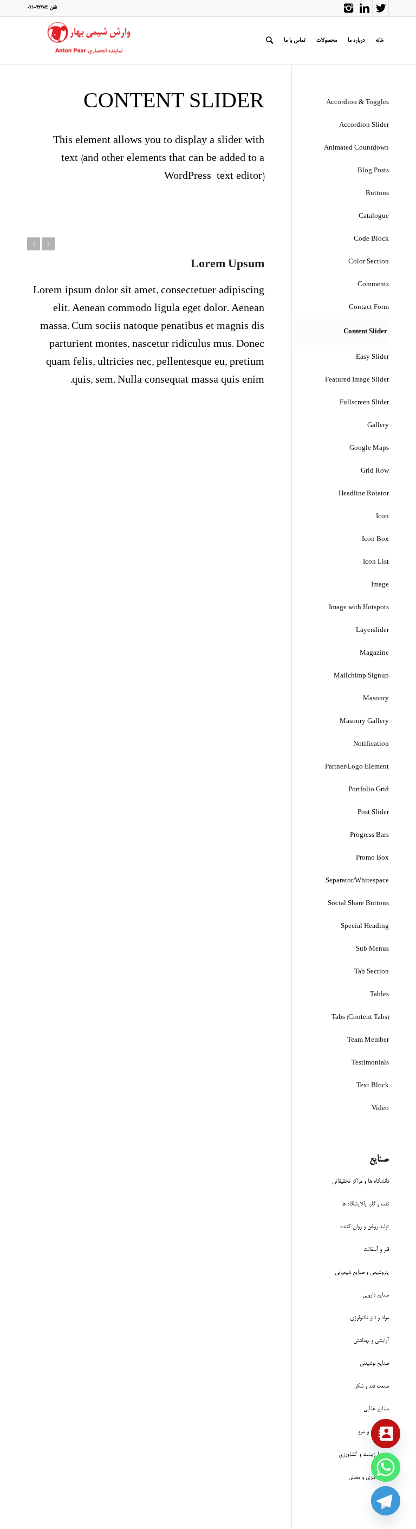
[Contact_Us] (385, 1433)
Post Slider (373, 812)
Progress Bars (369, 835)
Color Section (368, 262)
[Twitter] (380, 8)
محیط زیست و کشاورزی (364, 1454)
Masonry (376, 698)
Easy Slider (372, 357)
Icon (382, 516)
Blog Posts (373, 171)
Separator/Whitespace (357, 881)
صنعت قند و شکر (372, 1386)
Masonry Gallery (364, 721)
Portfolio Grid (368, 789)
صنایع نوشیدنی (374, 1363)
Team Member (368, 1040)
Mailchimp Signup (361, 676)
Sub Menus (372, 949)
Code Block (371, 239)
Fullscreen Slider (364, 403)
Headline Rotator (364, 494)
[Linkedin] (364, 8)
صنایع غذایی (376, 1408)
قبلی (33, 243)
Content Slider (365, 332)
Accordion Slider (364, 125)
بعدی (48, 243)
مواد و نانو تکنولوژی (369, 1317)
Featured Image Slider (357, 380)
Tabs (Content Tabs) (360, 1017)
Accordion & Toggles (357, 102)
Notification (371, 744)
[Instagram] (348, 8)
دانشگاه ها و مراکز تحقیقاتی (360, 1181)
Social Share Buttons (358, 903)
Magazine (374, 653)
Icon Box (375, 539)
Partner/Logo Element (357, 767)
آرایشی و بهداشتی (371, 1340)
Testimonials (370, 1063)
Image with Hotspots (359, 607)
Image (380, 585)
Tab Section (371, 972)
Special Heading (365, 926)
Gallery (378, 425)
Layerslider (372, 630)
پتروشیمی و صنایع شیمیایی (362, 1272)
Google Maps (369, 448)
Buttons (377, 193)
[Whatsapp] (385, 1467)
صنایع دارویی (375, 1295)
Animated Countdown (356, 148)
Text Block (372, 1085)
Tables (379, 994)
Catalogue (374, 216)
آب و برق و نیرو (373, 1431)
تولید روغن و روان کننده (364, 1226)
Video (380, 1108)
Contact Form (369, 307)
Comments (373, 284)
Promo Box (372, 858)
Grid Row (375, 471)
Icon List (376, 562)
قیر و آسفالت (376, 1249)
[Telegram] (385, 1500)
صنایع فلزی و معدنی (368, 1477)
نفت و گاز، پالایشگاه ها (365, 1204)
